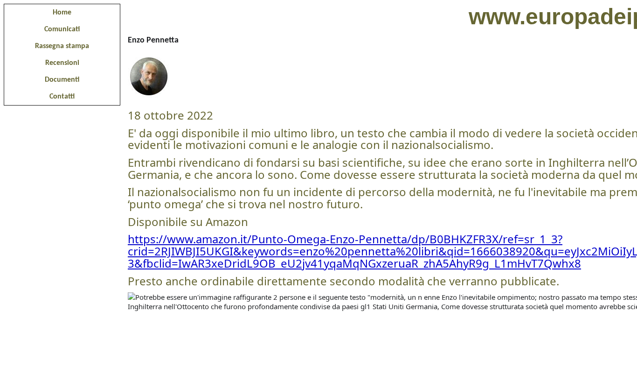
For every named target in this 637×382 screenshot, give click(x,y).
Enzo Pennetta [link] (153, 40)
